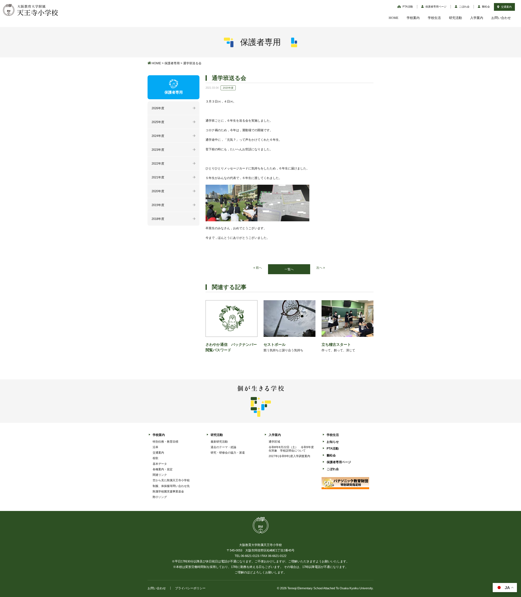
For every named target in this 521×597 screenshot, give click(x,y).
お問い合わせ (501, 18)
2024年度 (158, 136)
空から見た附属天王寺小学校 (171, 480)
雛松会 (485, 6)
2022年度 (158, 163)
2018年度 (158, 218)
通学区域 (274, 441)
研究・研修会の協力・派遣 (228, 452)
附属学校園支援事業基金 (168, 491)
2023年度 (158, 149)
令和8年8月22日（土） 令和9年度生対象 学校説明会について (291, 448)
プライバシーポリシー (190, 588)
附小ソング (160, 497)
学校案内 (413, 18)
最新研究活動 (219, 441)
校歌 (155, 458)
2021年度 (158, 177)
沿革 (155, 447)
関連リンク (160, 474)
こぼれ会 (464, 6)
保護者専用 (172, 63)
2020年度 (158, 191)
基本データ (160, 463)
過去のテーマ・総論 (223, 447)
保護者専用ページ (436, 6)
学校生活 (434, 18)
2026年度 (158, 108)
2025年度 (158, 122)
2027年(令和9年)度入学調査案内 (289, 456)
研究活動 (455, 18)
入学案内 (476, 18)
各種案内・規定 (163, 469)
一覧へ (289, 269)
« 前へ (257, 267)
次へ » (320, 267)
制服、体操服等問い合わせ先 (171, 486)
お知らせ (333, 441)
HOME (393, 18)
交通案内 (506, 6)
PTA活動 (407, 6)
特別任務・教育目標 (165, 441)
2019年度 (158, 205)
